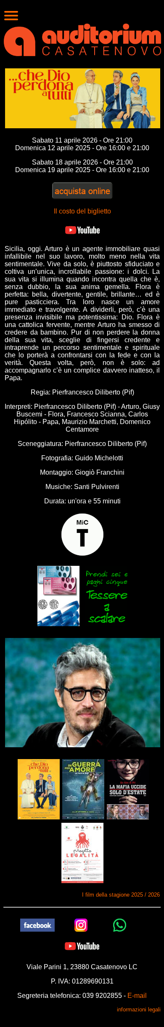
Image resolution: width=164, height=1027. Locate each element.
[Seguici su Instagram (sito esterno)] (81, 924)
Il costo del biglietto (82, 211)
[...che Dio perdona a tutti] (38, 788)
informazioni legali (139, 1009)
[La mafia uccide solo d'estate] (127, 788)
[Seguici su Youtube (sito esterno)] (82, 945)
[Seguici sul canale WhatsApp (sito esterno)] (120, 924)
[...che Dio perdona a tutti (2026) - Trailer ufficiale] (82, 229)
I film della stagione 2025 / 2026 (121, 895)
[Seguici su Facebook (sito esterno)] (37, 924)
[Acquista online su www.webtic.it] (82, 190)
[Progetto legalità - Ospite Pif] (82, 852)
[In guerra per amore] (83, 788)
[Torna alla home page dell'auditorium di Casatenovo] (82, 38)
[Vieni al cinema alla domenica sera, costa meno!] (106, 595)
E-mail (137, 995)
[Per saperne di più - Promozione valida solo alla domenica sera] (58, 595)
